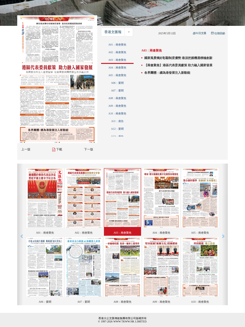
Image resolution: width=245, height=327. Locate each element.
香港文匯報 (113, 32)
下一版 (88, 149)
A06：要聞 (117, 83)
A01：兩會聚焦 (117, 44)
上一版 (25, 149)
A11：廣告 (117, 121)
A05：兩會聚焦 (117, 75)
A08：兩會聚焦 (117, 98)
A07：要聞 (117, 90)
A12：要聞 (117, 128)
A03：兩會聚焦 (117, 60)
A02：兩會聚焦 (117, 52)
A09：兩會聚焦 (117, 105)
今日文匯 (201, 33)
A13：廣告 (117, 136)
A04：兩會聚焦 (117, 67)
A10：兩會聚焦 (117, 113)
